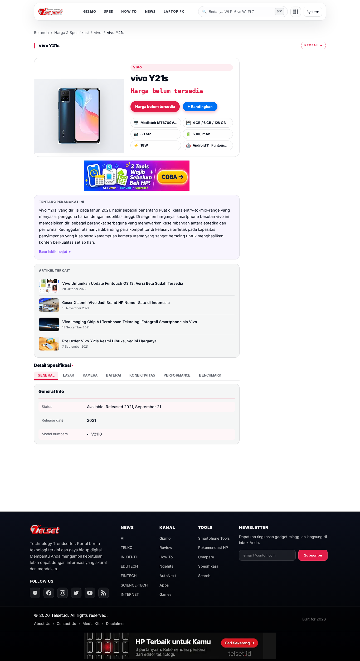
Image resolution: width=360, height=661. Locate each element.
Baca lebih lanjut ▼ (55, 252)
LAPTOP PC (174, 11)
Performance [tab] (177, 375)
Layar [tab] (68, 375)
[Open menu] (295, 12)
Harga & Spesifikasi (71, 32)
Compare (206, 557)
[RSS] (103, 593)
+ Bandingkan (200, 106)
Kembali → (313, 45)
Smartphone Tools (214, 538)
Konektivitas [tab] (142, 375)
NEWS (150, 11)
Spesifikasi (208, 566)
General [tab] (46, 375)
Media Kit (91, 623)
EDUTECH (129, 566)
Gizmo (165, 538)
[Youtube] (90, 593)
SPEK (108, 11)
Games (165, 594)
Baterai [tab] (113, 375)
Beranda (41, 32)
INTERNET (130, 594)
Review (165, 547)
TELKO (127, 547)
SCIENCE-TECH (134, 585)
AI (122, 538)
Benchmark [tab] (210, 375)
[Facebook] (48, 593)
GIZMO (89, 11)
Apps (164, 585)
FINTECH (129, 575)
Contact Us (66, 623)
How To (166, 557)
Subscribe (313, 555)
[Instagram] (62, 593)
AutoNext (167, 575)
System (313, 11)
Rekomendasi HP (213, 547)
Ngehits (166, 566)
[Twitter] (76, 593)
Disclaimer (115, 623)
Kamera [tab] (90, 375)
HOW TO (129, 11)
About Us (42, 623)
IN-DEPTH (129, 557)
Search (204, 575)
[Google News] (35, 593)
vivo (97, 32)
